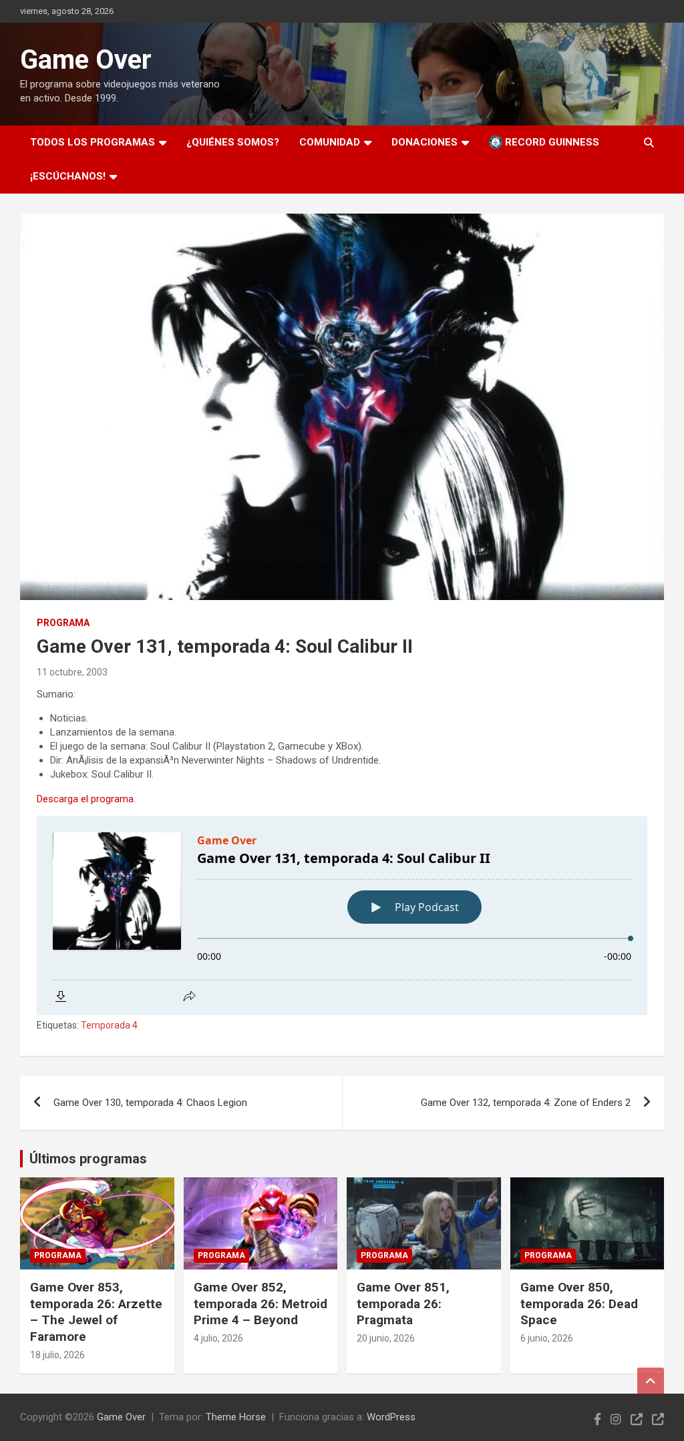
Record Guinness (550, 142)
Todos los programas (92, 142)
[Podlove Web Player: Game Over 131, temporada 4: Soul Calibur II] (342, 915)
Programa (63, 622)
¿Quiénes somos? (232, 142)
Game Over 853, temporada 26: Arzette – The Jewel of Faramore (96, 1311)
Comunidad (329, 142)
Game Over (86, 59)
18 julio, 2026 (57, 1355)
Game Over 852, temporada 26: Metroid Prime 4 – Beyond (260, 1303)
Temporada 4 (109, 1025)
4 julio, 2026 (218, 1338)
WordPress (391, 1417)
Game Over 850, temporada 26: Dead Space (579, 1303)
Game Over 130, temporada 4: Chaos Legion (150, 1103)
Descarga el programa (85, 799)
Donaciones (424, 142)
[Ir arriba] (650, 1381)
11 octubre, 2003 (72, 672)
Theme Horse (236, 1417)
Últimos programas (88, 1159)
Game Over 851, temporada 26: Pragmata (403, 1303)
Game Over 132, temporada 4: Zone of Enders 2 (526, 1103)
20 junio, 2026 (386, 1338)
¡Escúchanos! (68, 176)
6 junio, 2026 (546, 1338)
